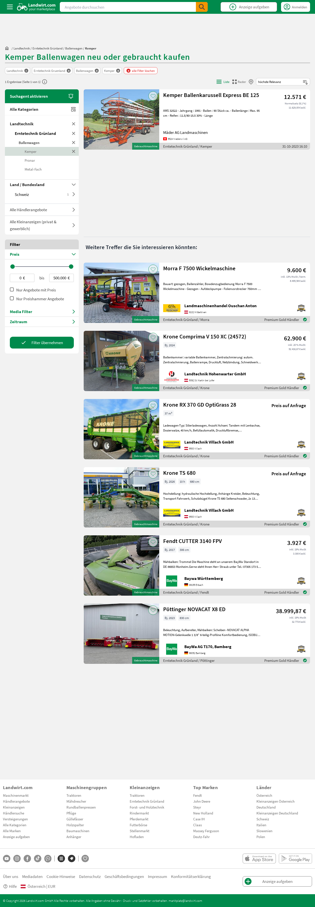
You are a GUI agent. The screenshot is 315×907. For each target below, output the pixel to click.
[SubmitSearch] (202, 7)
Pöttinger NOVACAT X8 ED (194, 609)
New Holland (203, 813)
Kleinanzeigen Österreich (275, 801)
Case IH (199, 818)
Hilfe (13, 886)
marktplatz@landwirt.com (185, 900)
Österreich (264, 795)
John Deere (201, 801)
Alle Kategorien (24, 109)
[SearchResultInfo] (44, 82)
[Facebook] (27, 858)
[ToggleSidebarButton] (10, 7)
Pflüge (71, 813)
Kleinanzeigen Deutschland (277, 813)
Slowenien (264, 830)
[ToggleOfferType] (74, 209)
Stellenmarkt (139, 830)
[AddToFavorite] (153, 96)
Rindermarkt (139, 813)
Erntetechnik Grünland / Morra (186, 319)
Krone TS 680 (179, 472)
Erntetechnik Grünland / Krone (186, 387)
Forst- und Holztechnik (147, 807)
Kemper (30, 151)
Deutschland (266, 807)
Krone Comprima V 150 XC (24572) (204, 336)
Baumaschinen (77, 830)
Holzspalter (75, 824)
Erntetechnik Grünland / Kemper (187, 146)
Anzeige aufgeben (16, 836)
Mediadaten (32, 876)
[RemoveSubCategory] (74, 142)
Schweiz (42, 194)
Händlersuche (13, 813)
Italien (261, 824)
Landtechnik (21, 124)
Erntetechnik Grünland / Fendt (186, 592)
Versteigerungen (15, 818)
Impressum (157, 876)
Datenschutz (90, 876)
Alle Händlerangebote (28, 209)
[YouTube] (6, 858)
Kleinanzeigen (14, 807)
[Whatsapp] (48, 858)
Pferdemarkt (139, 818)
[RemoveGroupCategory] (74, 123)
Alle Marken (12, 830)
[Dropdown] (74, 194)
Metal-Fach (33, 169)
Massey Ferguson (206, 830)
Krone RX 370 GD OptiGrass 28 (199, 404)
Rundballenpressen (81, 807)
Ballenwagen (29, 142)
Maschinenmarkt (16, 795)
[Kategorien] (61, 858)
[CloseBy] (251, 82)
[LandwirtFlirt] (85, 858)
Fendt (197, 795)
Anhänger (73, 836)
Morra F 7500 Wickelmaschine (199, 268)
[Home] (36, 7)
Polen (260, 836)
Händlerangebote (16, 801)
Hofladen (137, 836)
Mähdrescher (76, 801)
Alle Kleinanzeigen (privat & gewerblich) (33, 225)
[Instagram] (17, 858)
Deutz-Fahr (201, 836)
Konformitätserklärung (191, 876)
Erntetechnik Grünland (35, 133)
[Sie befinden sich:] (8, 48)
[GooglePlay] (295, 858)
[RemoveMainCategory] (74, 133)
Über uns (10, 876)
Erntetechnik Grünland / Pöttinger (189, 660)
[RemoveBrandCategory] (74, 151)
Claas (197, 824)
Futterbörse (138, 824)
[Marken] (71, 858)
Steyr (197, 807)
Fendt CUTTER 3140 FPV (192, 540)
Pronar (30, 160)
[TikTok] (37, 858)
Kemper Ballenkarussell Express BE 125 (211, 94)
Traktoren (73, 795)
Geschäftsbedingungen (124, 876)
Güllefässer (74, 818)
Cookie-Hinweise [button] (61, 876)
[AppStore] (259, 858)
